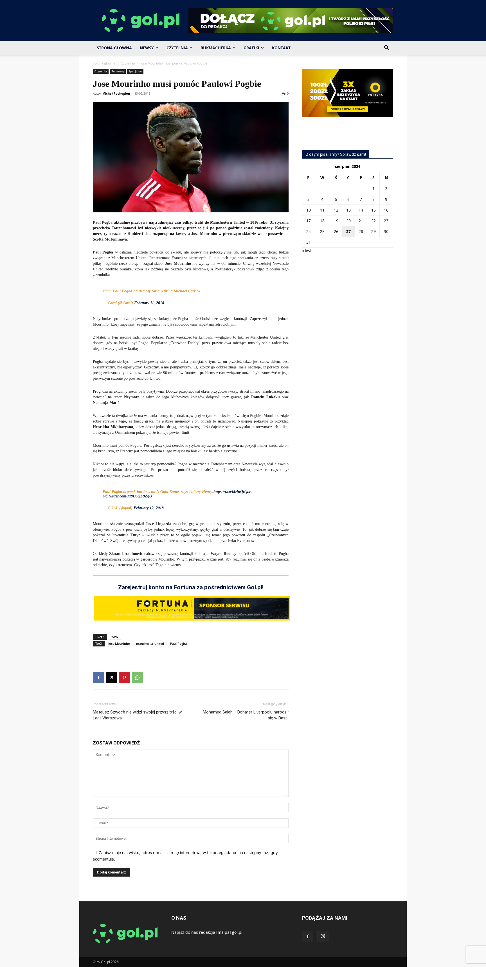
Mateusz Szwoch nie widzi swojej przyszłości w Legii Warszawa (137, 715)
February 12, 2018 (149, 508)
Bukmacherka (216, 47)
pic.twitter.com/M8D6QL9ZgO (127, 496)
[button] (386, 48)
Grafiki (251, 47)
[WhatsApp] (137, 677)
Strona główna (104, 63)
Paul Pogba (178, 643)
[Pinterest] (124, 677)
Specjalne (135, 71)
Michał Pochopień (116, 93)
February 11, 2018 (149, 303)
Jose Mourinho (119, 643)
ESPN (114, 637)
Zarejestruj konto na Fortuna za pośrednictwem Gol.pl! (191, 587)
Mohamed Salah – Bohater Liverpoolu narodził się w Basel (246, 715)
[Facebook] (98, 677)
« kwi (306, 250)
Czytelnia (177, 47)
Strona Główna (114, 47)
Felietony (118, 71)
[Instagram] (322, 936)
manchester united (150, 643)
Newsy (147, 47)
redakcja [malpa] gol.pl (220, 932)
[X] (111, 677)
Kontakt (281, 47)
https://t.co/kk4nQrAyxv (232, 492)
